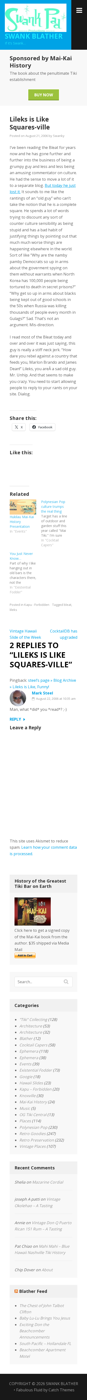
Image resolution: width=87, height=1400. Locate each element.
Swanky (59, 136)
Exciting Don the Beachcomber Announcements (34, 1331)
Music (24, 1108)
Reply (15, 719)
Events (25, 1064)
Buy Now (43, 95)
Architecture (30, 1026)
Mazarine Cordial (47, 1182)
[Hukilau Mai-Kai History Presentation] (23, 507)
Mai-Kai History (33, 1102)
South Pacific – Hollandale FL (45, 1343)
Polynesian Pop (33, 1127)
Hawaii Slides (31, 1083)
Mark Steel (42, 693)
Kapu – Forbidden (35, 1089)
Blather (26, 1038)
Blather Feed (33, 1291)
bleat (67, 604)
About (47, 1269)
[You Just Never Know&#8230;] (25, 573)
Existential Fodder (35, 1070)
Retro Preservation (36, 1140)
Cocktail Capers (33, 1045)
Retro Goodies (32, 1133)
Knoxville (27, 1095)
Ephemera (28, 1051)
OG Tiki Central (32, 1114)
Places (25, 1121)
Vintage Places (32, 1146)
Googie (25, 1076)
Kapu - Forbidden (36, 604)
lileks (13, 610)
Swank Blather (34, 36)
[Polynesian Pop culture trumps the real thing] (56, 523)
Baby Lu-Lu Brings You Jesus (44, 1318)
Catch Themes (61, 1390)
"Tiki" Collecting (33, 1019)
